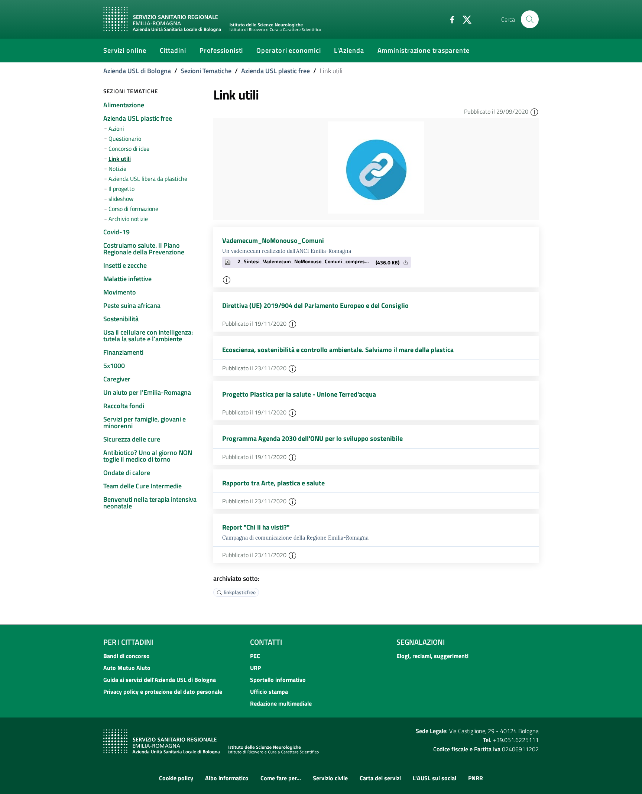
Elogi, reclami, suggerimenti (432, 655)
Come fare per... (280, 778)
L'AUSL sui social (434, 778)
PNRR (475, 778)
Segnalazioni (420, 642)
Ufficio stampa (269, 691)
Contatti (266, 642)
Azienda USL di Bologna (137, 71)
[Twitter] (464, 18)
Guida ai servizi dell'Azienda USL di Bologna (159, 679)
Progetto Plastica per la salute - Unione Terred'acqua (299, 394)
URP (255, 667)
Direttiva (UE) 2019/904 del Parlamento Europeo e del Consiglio (315, 305)
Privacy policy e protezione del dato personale (162, 691)
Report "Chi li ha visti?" (255, 527)
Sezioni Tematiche (206, 71)
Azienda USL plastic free (275, 71)
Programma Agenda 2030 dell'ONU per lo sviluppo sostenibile (312, 438)
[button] (534, 111)
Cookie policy (176, 778)
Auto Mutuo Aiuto (126, 667)
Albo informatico (227, 778)
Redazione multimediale (281, 703)
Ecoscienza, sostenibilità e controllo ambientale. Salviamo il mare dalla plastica (338, 350)
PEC (255, 655)
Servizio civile (330, 778)
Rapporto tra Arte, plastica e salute (273, 483)
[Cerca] (530, 19)
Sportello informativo (278, 679)
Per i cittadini (128, 642)
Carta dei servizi (380, 778)
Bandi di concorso (126, 655)
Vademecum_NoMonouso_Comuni (273, 240)
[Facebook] (449, 18)
